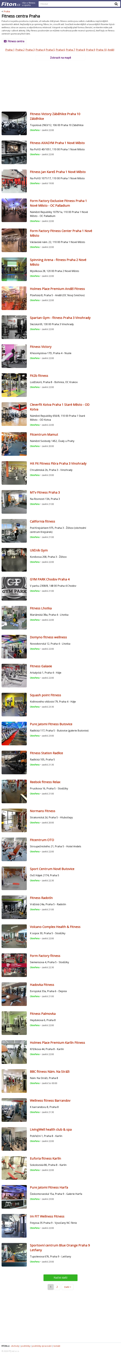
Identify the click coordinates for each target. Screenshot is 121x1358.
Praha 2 (20, 49)
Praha (7, 11)
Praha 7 (70, 49)
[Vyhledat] (116, 4)
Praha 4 (40, 49)
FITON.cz (5, 1346)
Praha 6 (60, 49)
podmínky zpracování (42, 1346)
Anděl (111, 49)
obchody (15, 1346)
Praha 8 (80, 49)
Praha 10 (101, 49)
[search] (77, 4)
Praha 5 (50, 49)
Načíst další (60, 1277)
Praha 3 (30, 49)
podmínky (25, 1346)
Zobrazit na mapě (60, 57)
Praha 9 (90, 49)
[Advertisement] (60, 85)
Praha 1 (9, 49)
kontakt (57, 1346)
